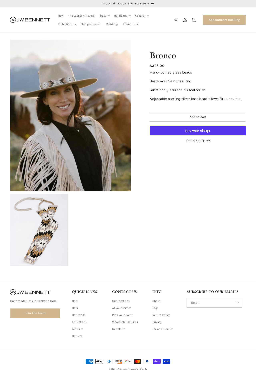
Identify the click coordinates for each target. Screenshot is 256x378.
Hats (75, 308)
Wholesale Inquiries (125, 322)
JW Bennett (122, 369)
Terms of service (162, 329)
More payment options (198, 140)
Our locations (121, 301)
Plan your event (122, 315)
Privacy (156, 322)
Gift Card (77, 329)
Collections (79, 322)
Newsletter (119, 329)
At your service (121, 308)
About (156, 301)
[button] (104, 15)
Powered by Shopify (137, 369)
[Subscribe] (237, 302)
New (75, 301)
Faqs (155, 308)
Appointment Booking (224, 20)
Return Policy (161, 315)
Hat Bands (78, 315)
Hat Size (77, 336)
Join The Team (35, 313)
